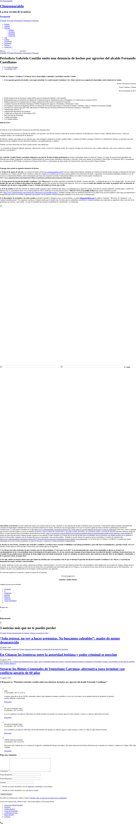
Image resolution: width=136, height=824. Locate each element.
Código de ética (9, 809)
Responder (7, 702)
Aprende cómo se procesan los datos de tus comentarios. (48, 798)
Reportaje (11, 34)
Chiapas (11, 30)
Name (6, 775)
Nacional (11, 32)
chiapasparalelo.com (87, 198)
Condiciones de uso (10, 813)
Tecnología (8, 41)
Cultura (6, 39)
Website (2, 782)
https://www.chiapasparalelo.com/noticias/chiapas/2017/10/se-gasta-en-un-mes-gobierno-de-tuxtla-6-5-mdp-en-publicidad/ (75, 529)
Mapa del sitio (9, 815)
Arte (5, 38)
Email (6, 779)
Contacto (7, 817)
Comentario (4, 771)
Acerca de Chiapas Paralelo (13, 805)
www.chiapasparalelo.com (52, 172)
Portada (6, 24)
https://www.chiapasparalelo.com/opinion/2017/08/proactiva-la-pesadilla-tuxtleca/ (30, 192)
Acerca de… (8, 47)
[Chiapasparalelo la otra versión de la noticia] (68, 1)
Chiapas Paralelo (12, 67)
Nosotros (7, 807)
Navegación (5, 16)
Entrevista (11, 36)
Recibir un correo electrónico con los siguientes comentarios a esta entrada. (28, 786)
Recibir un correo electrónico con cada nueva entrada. (21, 790)
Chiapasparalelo (12, 6)
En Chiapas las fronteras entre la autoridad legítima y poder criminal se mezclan (58, 654)
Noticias (7, 28)
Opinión (7, 26)
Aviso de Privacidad (11, 811)
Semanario (7, 43)
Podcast (6, 45)
